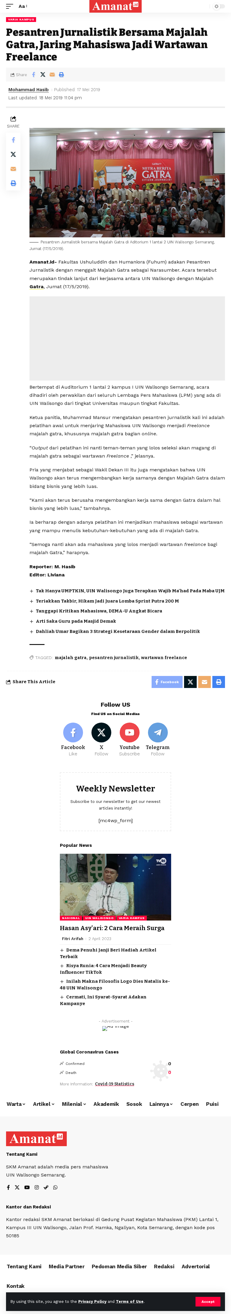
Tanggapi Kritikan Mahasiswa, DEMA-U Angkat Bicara (99, 611)
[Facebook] (73, 740)
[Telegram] (157, 740)
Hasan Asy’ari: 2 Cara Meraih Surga (112, 928)
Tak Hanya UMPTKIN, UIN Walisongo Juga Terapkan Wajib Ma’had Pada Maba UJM (130, 591)
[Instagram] (37, 1187)
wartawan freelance (164, 657)
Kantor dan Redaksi (28, 1207)
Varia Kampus (21, 19)
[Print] (61, 74)
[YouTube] (27, 1187)
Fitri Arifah (72, 938)
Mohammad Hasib (28, 89)
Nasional (71, 918)
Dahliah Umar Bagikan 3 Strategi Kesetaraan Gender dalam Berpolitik (118, 631)
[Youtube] (129, 740)
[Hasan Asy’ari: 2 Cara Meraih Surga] (115, 887)
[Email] (52, 74)
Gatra (36, 286)
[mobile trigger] (11, 6)
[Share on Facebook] (33, 74)
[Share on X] (42, 74)
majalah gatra (71, 657)
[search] (203, 6)
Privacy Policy (92, 1301)
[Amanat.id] (115, 6)
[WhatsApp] (55, 1187)
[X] (101, 740)
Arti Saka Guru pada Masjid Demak (76, 621)
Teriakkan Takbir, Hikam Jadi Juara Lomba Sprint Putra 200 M (107, 601)
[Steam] (46, 1187)
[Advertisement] (127, 338)
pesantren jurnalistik (114, 657)
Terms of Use (129, 1301)
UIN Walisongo (99, 918)
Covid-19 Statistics (114, 1084)
